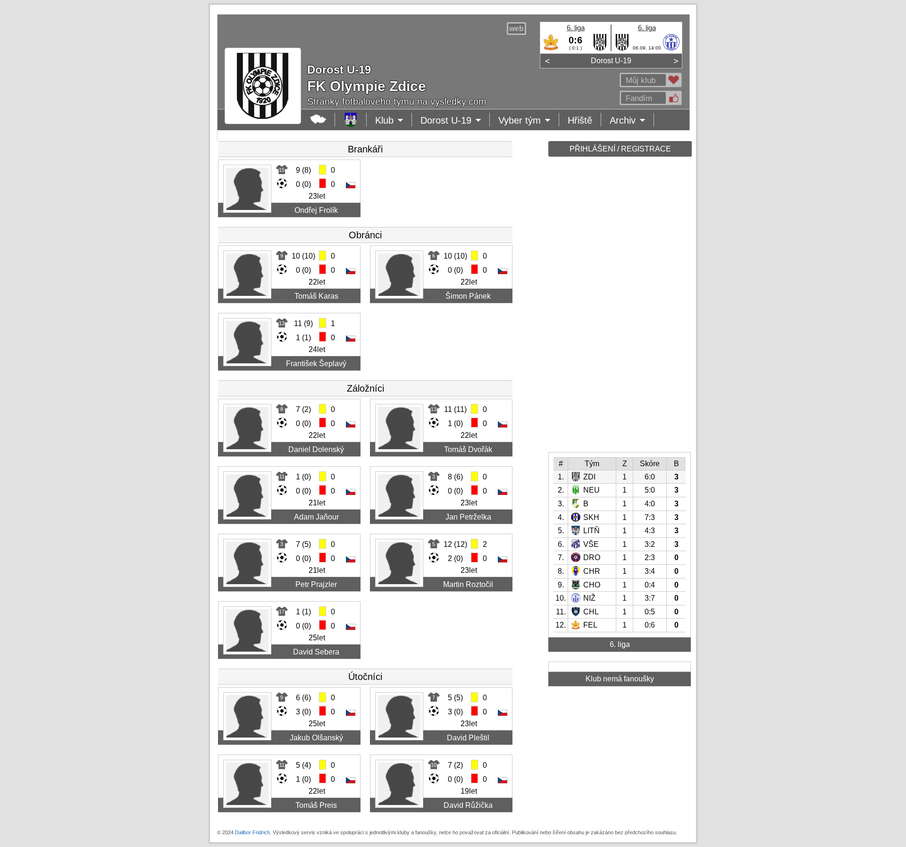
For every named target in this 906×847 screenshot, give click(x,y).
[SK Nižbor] (671, 48)
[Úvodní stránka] (351, 119)
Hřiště (580, 120)
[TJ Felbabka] (551, 48)
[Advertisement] (619, 307)
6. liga (576, 28)
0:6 (575, 40)
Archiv (632, 120)
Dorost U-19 (611, 61)
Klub (393, 120)
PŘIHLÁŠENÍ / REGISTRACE (620, 149)
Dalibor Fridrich (252, 832)
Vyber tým (523, 120)
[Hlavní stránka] (318, 119)
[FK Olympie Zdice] (600, 48)
